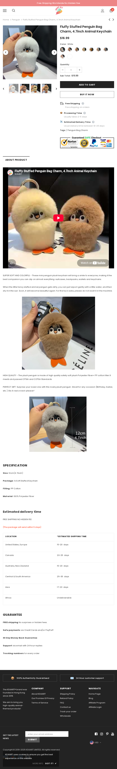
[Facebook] (96, 734)
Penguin (16, 19)
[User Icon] (102, 10)
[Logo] (59, 10)
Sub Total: (65, 75)
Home (6, 19)
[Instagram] (101, 734)
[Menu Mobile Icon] (5, 10)
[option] (30, 52)
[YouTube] (112, 734)
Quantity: (65, 64)
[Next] (54, 52)
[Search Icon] (16, 10)
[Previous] (5, 52)
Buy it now (87, 94)
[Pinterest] (106, 734)
